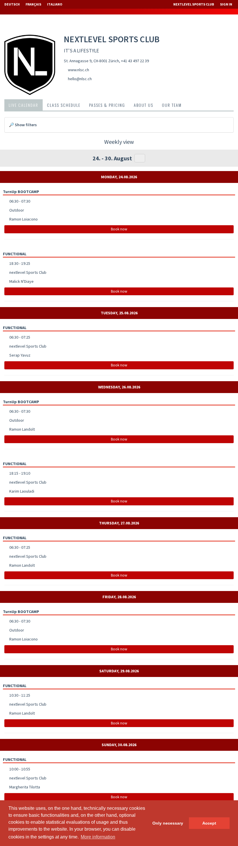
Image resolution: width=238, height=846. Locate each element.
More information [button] (98, 836)
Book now (119, 229)
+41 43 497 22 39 (135, 60)
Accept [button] (209, 823)
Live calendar (23, 105)
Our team (172, 105)
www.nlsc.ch (78, 69)
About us (143, 105)
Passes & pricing (107, 105)
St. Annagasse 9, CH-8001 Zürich (91, 60)
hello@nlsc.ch (80, 78)
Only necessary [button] (167, 823)
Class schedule (63, 105)
